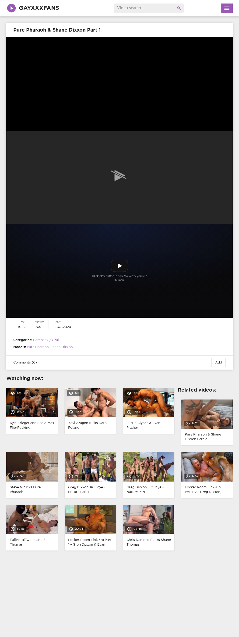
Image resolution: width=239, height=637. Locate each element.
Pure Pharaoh (38, 347)
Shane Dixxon (61, 347)
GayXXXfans (39, 8)
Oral (55, 340)
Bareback (40, 340)
